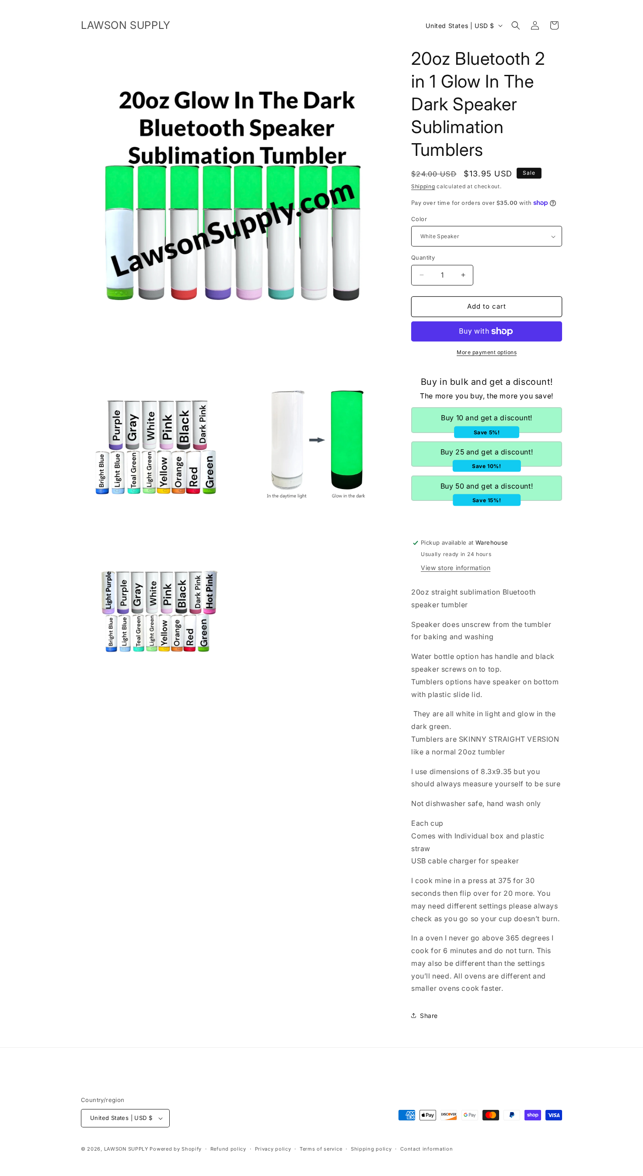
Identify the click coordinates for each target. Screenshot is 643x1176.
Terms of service (321, 1149)
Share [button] (429, 1015)
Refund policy (228, 1149)
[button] (515, 25)
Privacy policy (273, 1149)
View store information (455, 567)
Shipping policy (371, 1149)
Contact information (426, 1149)
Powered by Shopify (176, 1149)
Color (419, 218)
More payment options (487, 352)
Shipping (423, 186)
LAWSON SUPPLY (126, 1149)
